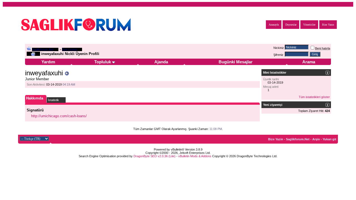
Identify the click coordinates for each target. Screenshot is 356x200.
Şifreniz (278, 54)
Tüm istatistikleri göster (314, 97)
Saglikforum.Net (42, 49)
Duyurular (290, 24)
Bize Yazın (328, 24)
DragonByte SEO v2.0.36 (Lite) (154, 156)
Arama (308, 61)
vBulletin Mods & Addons (194, 156)
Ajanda (161, 61)
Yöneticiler (309, 24)
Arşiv (316, 139)
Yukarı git (329, 139)
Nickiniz (278, 47)
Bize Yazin (275, 139)
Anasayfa (274, 24)
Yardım (48, 61)
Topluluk (102, 61)
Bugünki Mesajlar (236, 61)
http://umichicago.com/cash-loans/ (59, 116)
